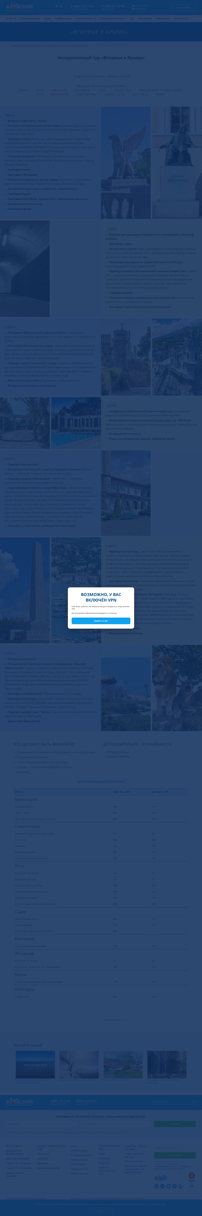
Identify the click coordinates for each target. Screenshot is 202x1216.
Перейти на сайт (101, 621)
